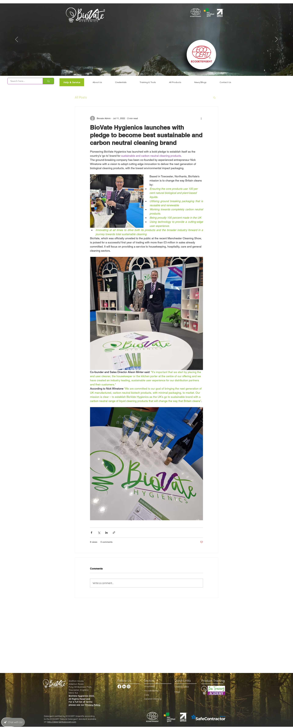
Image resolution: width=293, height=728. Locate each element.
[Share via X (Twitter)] (99, 532)
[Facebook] (119, 686)
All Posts (81, 97)
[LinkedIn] (124, 686)
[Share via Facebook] (91, 532)
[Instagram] (128, 686)
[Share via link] (113, 532)
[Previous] (16, 39)
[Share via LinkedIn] (106, 532)
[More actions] (201, 118)
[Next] (276, 39)
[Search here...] (48, 81)
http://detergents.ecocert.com (61, 722)
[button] (214, 97)
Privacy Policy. (93, 705)
